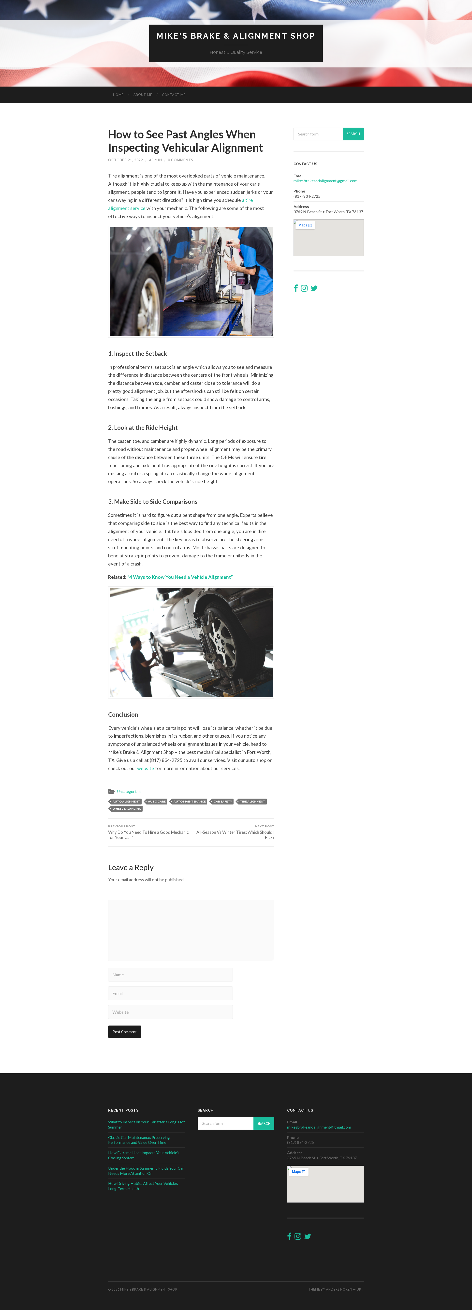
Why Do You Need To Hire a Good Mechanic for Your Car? (148, 832)
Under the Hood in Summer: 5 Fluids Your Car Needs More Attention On (146, 1171)
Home (118, 95)
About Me (142, 95)
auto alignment (126, 801)
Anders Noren (339, 1289)
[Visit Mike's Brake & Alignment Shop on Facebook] (296, 289)
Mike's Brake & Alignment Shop (236, 35)
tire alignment (252, 801)
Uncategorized (129, 791)
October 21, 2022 (125, 160)
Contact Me (174, 95)
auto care (157, 801)
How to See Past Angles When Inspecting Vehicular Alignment (185, 141)
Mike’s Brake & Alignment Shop (148, 1289)
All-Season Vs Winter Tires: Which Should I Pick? (235, 832)
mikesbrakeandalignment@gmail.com (325, 180)
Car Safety (223, 801)
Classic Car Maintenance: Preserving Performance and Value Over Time (139, 1140)
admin (155, 160)
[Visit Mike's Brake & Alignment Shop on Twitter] (314, 289)
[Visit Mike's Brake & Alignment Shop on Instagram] (304, 289)
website (145, 768)
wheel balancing (127, 808)
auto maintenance (190, 801)
